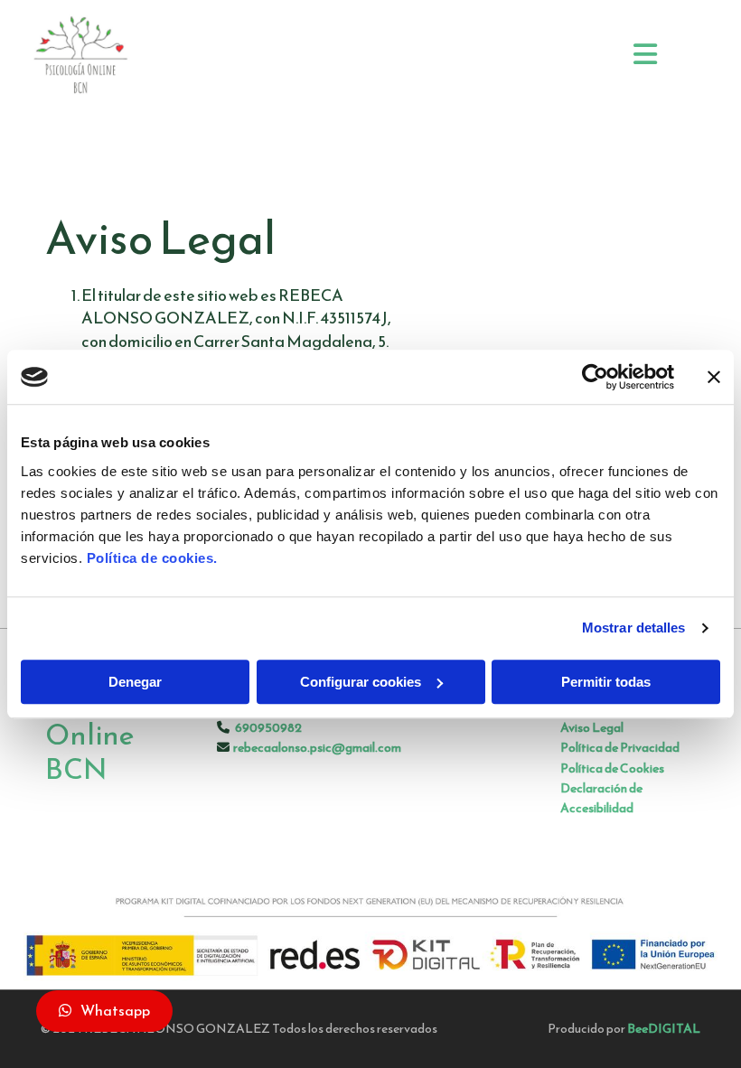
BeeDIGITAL (663, 1028)
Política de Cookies (612, 768)
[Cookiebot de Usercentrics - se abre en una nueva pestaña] (595, 376)
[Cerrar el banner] (714, 376)
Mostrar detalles (634, 627)
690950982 (268, 727)
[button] (104, 1011)
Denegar (135, 681)
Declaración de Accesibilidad (601, 798)
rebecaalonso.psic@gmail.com (317, 747)
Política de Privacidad (620, 747)
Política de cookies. (152, 558)
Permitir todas (606, 681)
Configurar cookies (360, 681)
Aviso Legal (592, 727)
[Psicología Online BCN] (134, 56)
